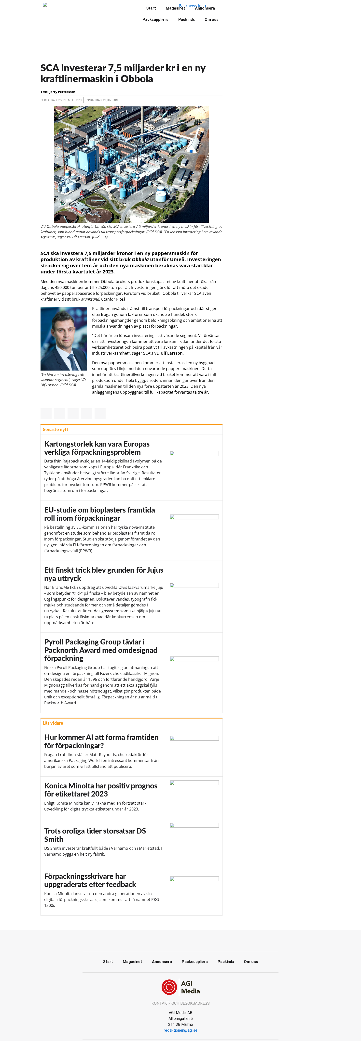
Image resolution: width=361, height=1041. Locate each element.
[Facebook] (169, 940)
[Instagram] (191, 940)
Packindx (186, 19)
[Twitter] (180, 940)
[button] (46, 413)
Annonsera (205, 8)
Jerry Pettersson (62, 92)
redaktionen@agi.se (180, 1030)
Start (151, 8)
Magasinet (175, 8)
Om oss (212, 19)
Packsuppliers (155, 19)
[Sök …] (235, 8)
